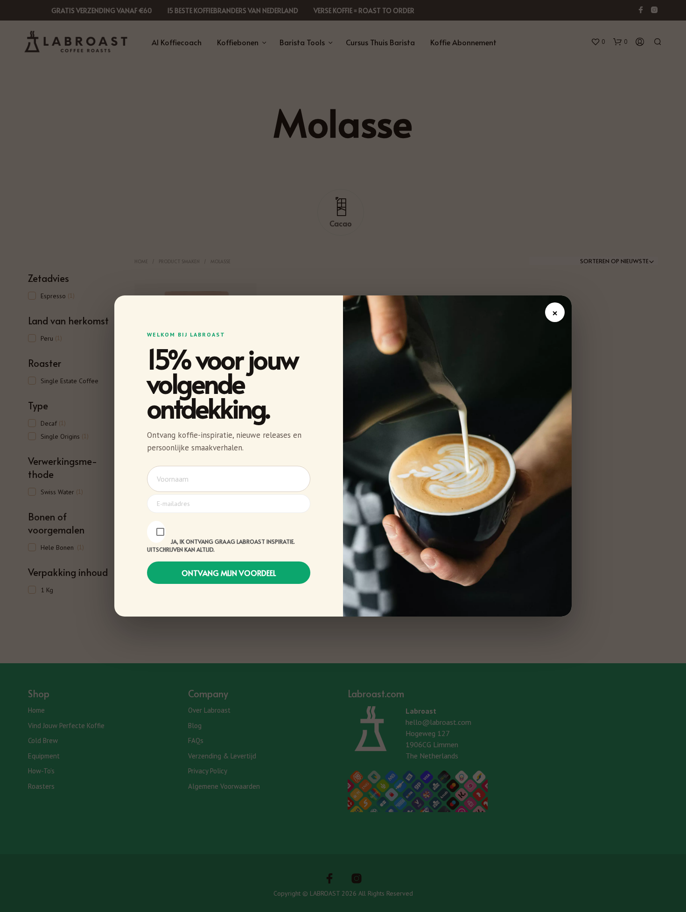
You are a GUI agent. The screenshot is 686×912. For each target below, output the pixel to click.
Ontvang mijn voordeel (229, 573)
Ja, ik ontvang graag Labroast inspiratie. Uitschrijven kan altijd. (221, 545)
